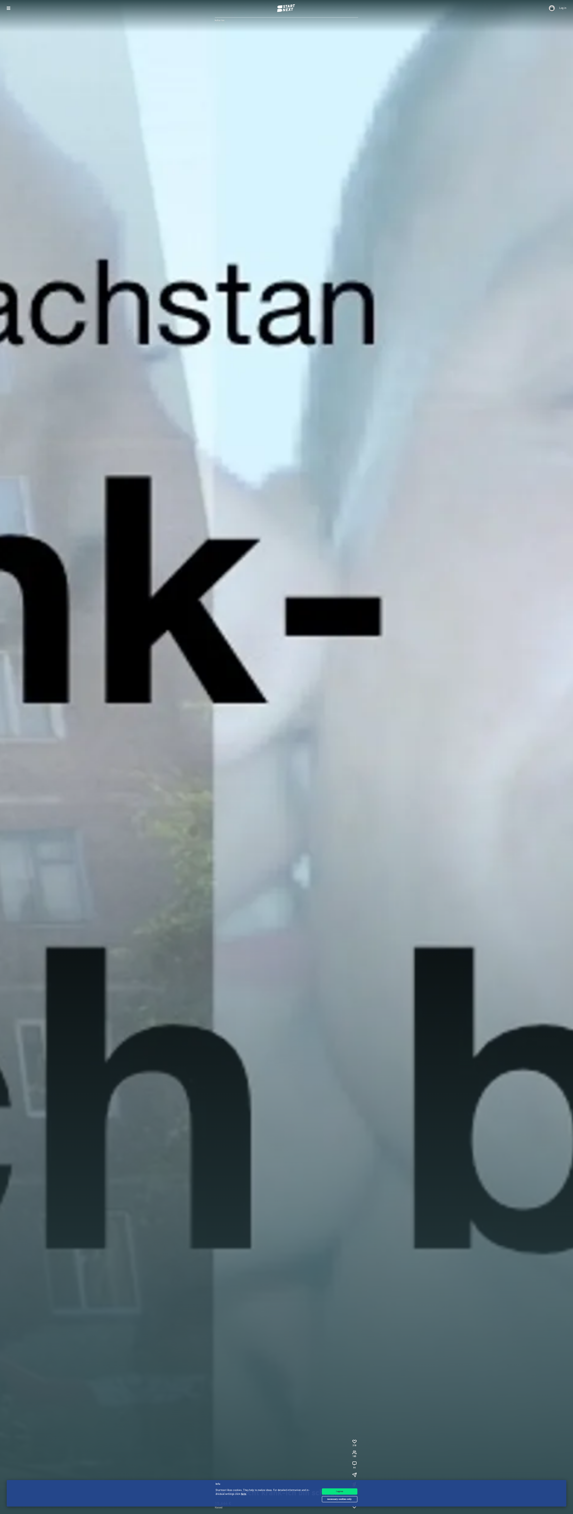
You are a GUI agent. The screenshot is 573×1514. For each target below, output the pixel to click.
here (243, 1494)
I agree (339, 1491)
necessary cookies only (339, 1499)
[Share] (354, 1474)
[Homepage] (286, 8)
